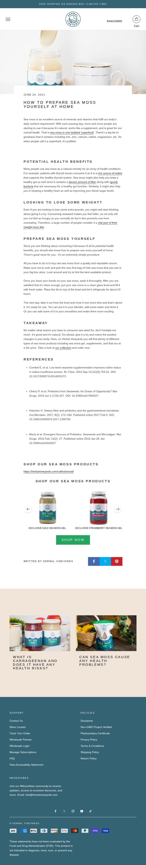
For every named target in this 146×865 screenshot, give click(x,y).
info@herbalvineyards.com (41, 794)
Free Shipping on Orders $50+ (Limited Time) (73, 4)
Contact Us (16, 720)
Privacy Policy (89, 739)
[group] (47, 510)
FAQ (12, 758)
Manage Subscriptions (23, 752)
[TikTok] (90, 811)
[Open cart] (136, 19)
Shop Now (73, 540)
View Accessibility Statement (26, 764)
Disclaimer (87, 720)
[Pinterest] (116, 561)
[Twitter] (105, 561)
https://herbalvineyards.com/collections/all (49, 471)
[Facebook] (94, 561)
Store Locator (18, 727)
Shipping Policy (90, 752)
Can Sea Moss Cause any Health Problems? (104, 660)
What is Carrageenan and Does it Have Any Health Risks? (35, 662)
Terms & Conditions (92, 745)
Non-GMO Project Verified (96, 727)
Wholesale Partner (21, 739)
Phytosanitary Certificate (95, 733)
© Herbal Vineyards (25, 823)
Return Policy (89, 758)
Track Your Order (20, 733)
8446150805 (114, 21)
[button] (28, 509)
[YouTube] (81, 811)
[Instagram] (73, 811)
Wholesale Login (19, 745)
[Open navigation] (8, 19)
